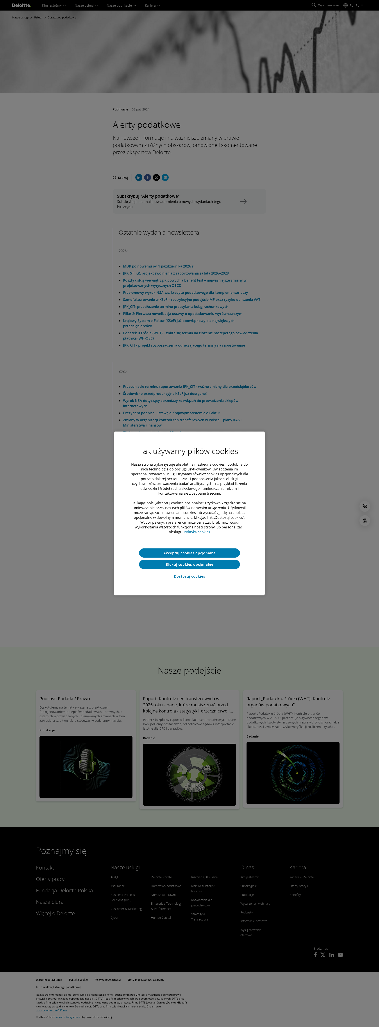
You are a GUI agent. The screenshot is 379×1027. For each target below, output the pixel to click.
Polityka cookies (197, 532)
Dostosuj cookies (189, 576)
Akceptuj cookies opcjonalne (189, 553)
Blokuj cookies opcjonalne (189, 564)
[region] (189, 513)
